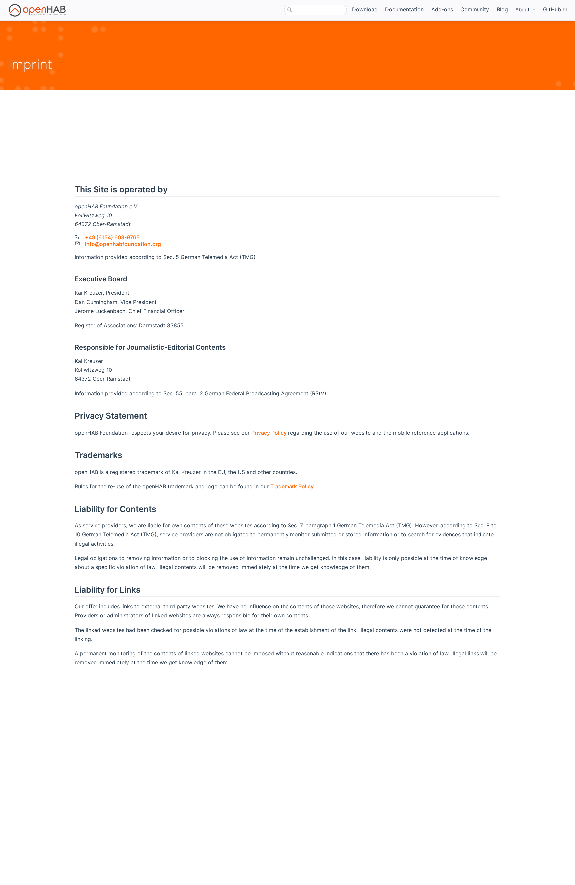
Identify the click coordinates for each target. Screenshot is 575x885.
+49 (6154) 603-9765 (112, 237)
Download (365, 9)
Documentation (404, 9)
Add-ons (442, 9)
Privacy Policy (269, 432)
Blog (502, 9)
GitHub (555, 9)
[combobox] (315, 10)
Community (474, 9)
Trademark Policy (292, 486)
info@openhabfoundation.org (123, 244)
